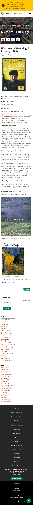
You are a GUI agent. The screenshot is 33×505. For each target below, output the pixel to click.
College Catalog (16, 449)
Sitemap (16, 493)
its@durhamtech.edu (16, 6)
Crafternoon (4, 337)
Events (3, 341)
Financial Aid (13, 39)
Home (3, 25)
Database (4, 339)
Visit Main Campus (16, 478)
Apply (3, 39)
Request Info (18, 39)
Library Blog (21, 25)
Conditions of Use (16, 486)
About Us (16, 408)
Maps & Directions (16, 413)
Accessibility (16, 483)
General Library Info (7, 344)
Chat (8, 39)
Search (27, 289)
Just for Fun (4, 346)
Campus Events (5, 334)
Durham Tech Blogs (11, 25)
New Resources (5, 353)
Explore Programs (16, 425)
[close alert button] (31, 5)
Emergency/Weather (16, 445)
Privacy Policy (16, 490)
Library (16, 453)
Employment (16, 458)
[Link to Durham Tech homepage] (12, 13)
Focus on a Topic (6, 342)
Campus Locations (16, 417)
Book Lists (4, 330)
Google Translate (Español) (16, 497)
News (2, 355)
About (3, 327)
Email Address (7, 302)
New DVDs (11, 282)
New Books (4, 350)
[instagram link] (21, 501)
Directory (16, 462)
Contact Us (16, 429)
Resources (4, 358)
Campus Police (16, 466)
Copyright (16, 488)
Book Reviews (5, 332)
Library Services (5, 348)
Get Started (16, 433)
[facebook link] (18, 501)
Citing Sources (5, 335)
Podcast (3, 357)
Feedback (16, 495)
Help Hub (16, 421)
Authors (3, 328)
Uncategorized (5, 360)
